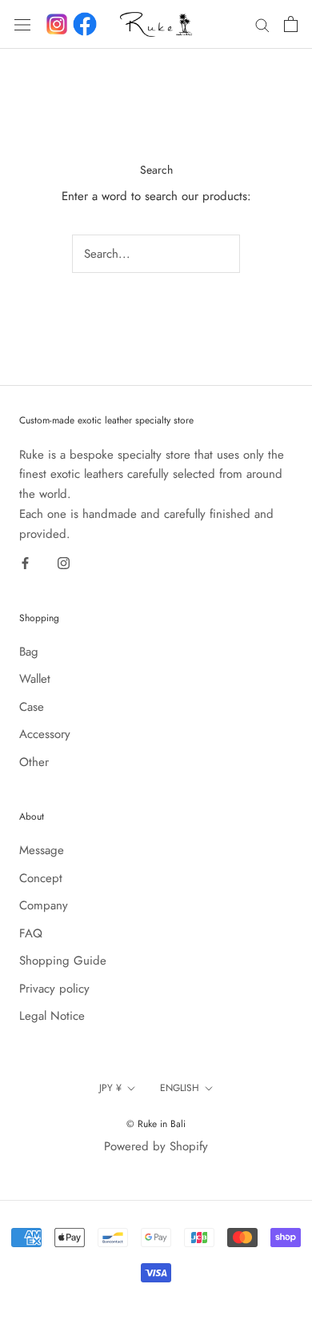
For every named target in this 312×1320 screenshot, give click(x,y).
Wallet (34, 679)
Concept (40, 878)
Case (31, 707)
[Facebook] (85, 24)
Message (41, 850)
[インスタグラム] (57, 24)
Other (34, 762)
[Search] (262, 24)
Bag (28, 651)
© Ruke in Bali (156, 1124)
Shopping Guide (62, 960)
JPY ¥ (110, 1088)
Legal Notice (52, 1016)
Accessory (44, 734)
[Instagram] (64, 562)
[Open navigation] (22, 24)
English (179, 1088)
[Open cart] (291, 24)
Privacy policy (54, 988)
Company (43, 905)
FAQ (30, 933)
